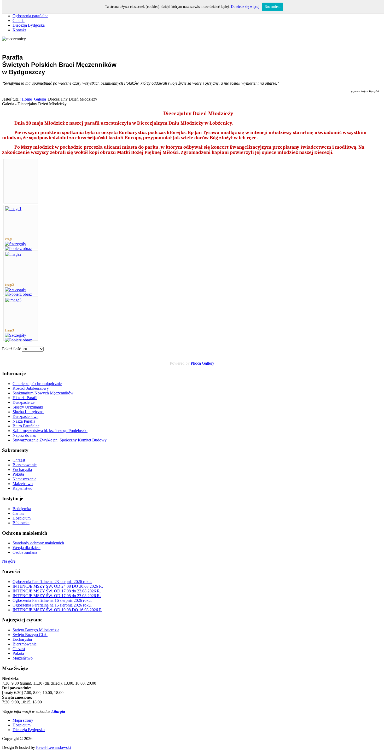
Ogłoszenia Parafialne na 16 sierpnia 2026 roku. (52, 600)
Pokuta (18, 653)
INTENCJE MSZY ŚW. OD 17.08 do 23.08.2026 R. (57, 591)
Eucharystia (22, 639)
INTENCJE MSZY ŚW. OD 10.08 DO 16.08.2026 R (57, 610)
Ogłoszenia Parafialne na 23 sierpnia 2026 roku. (52, 581)
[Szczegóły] (15, 244)
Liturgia (58, 711)
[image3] (13, 300)
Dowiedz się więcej (245, 7)
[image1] (13, 208)
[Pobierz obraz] (18, 248)
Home (27, 99)
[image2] (13, 254)
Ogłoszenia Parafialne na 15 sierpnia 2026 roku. (52, 605)
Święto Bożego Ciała (30, 634)
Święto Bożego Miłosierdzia (36, 630)
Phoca (196, 363)
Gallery (208, 363)
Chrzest (19, 648)
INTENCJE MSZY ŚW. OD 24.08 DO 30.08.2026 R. (58, 586)
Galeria (40, 99)
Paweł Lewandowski (53, 747)
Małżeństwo (23, 658)
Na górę (8, 561)
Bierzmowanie (25, 644)
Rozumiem (273, 7)
